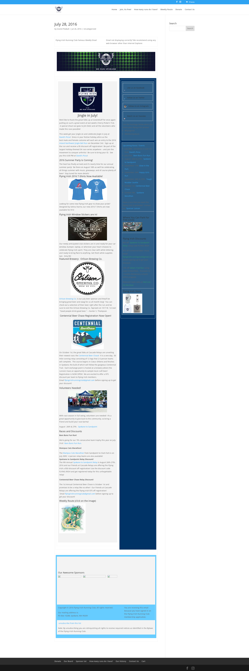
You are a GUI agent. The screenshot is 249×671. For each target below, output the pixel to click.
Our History (121, 661)
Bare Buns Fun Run (72, 443)
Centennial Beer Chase (89, 355)
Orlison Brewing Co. (68, 298)
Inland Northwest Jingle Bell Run (73, 143)
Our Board (68, 661)
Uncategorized (90, 29)
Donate (178, 10)
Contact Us (190, 10)
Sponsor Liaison (133, 208)
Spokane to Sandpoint (87, 426)
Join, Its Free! (125, 10)
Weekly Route (166, 10)
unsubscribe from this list (70, 623)
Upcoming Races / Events (134, 145)
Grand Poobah (63, 29)
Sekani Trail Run (137, 268)
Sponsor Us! (81, 661)
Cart (143, 661)
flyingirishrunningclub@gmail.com (80, 380)
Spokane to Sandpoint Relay (85, 462)
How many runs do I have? (146, 10)
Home (114, 10)
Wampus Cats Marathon (73, 453)
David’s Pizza (64, 137)
